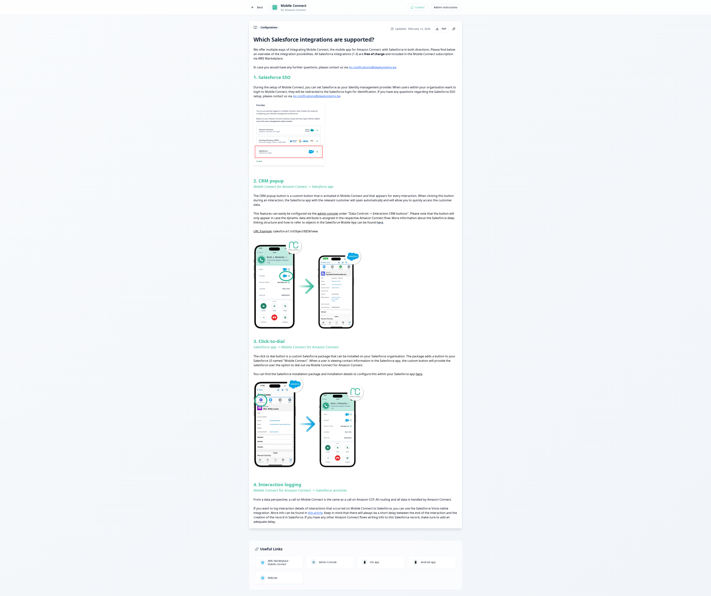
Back (260, 7)
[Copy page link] (454, 29)
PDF (444, 29)
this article (315, 513)
